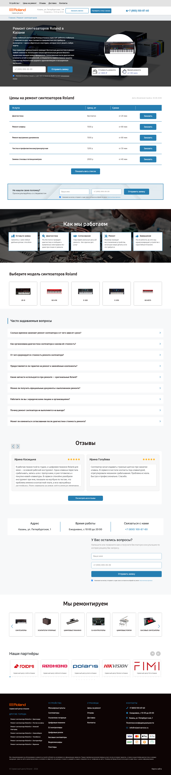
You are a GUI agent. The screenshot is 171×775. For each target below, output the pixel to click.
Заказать (148, 116)
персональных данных (113, 197)
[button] (13, 446)
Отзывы (42, 3)
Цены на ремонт (30, 3)
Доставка (52, 3)
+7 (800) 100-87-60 (136, 529)
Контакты (63, 3)
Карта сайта (157, 769)
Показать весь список (85, 171)
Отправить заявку (60, 69)
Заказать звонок (77, 11)
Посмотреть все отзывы (85, 498)
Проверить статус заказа (101, 11)
